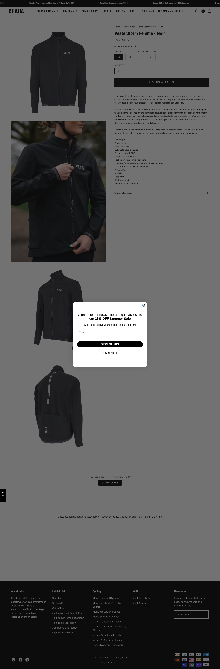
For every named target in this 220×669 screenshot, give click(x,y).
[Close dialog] (144, 305)
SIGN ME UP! (110, 344)
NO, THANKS (110, 353)
